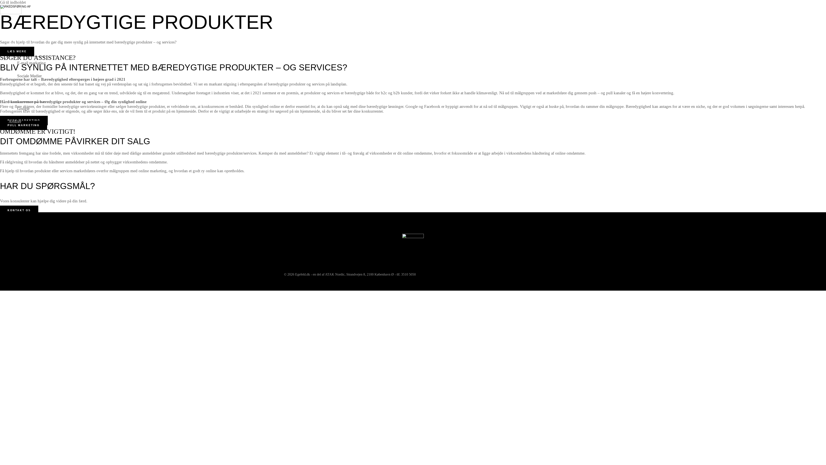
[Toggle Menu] (27, 53)
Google (23, 108)
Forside (15, 30)
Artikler (15, 121)
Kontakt (15, 134)
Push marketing (21, 43)
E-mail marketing (31, 63)
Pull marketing (21, 89)
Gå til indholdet (13, 2)
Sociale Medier (29, 76)
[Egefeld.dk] (11, 13)
